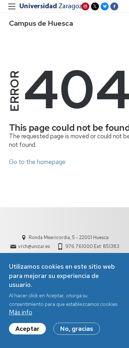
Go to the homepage (37, 162)
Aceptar (27, 329)
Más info (20, 312)
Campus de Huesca (41, 23)
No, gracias (76, 329)
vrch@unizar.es (34, 246)
